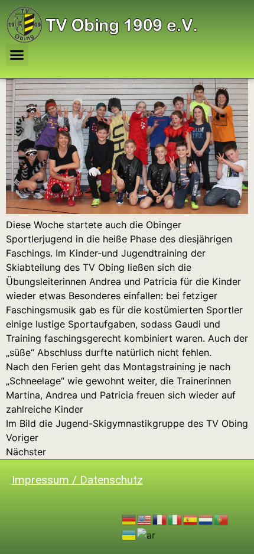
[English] (144, 519)
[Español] (190, 519)
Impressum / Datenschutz (77, 480)
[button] (17, 55)
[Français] (160, 519)
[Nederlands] (206, 519)
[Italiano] (175, 519)
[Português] (221, 519)
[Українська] (129, 534)
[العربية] (147, 534)
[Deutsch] (129, 519)
